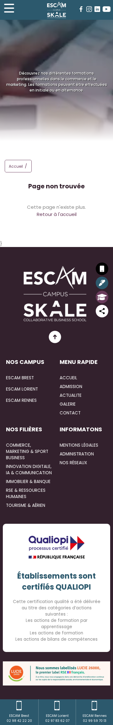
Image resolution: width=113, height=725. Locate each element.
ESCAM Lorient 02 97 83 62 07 (57, 718)
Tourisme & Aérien (25, 505)
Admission (71, 387)
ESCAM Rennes (21, 400)
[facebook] (81, 9)
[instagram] (89, 9)
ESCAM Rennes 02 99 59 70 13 (95, 718)
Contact (70, 413)
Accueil (16, 166)
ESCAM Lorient (22, 389)
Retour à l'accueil (57, 214)
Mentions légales (79, 445)
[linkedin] (97, 9)
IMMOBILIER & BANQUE (28, 482)
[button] (27, 167)
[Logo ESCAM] (56, 10)
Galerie (68, 404)
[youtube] (106, 9)
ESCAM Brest (20, 378)
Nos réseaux (73, 463)
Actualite (71, 395)
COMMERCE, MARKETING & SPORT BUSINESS (27, 451)
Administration (77, 454)
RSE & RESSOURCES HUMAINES (26, 493)
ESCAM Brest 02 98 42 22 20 (19, 718)
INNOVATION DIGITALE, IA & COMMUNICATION (29, 470)
